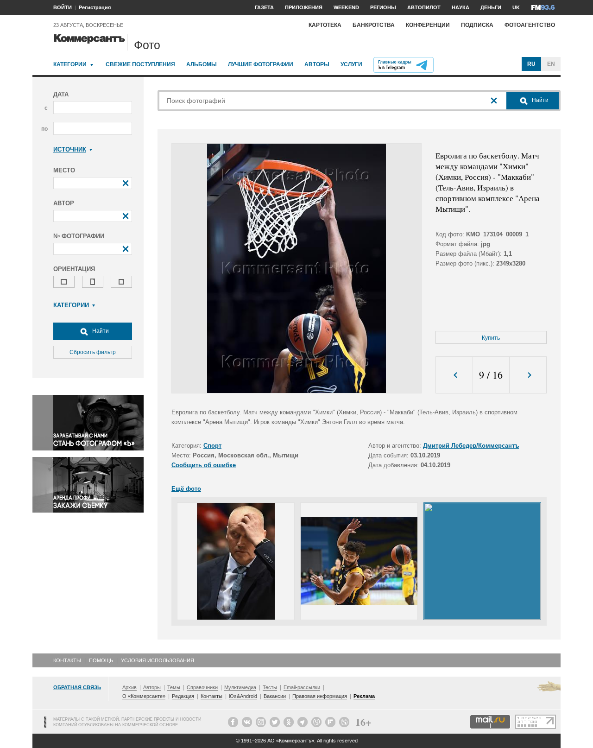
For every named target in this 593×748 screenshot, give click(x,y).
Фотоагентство (530, 25)
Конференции (428, 25)
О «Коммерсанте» (143, 696)
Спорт (212, 445)
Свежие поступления (140, 64)
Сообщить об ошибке (203, 465)
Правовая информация (319, 696)
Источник (69, 149)
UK (516, 7)
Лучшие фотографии (260, 64)
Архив (129, 687)
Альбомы (201, 64)
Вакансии (275, 696)
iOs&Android (243, 696)
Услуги (351, 64)
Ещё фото (186, 488)
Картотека (325, 25)
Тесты (270, 687)
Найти (100, 331)
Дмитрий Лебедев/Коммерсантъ (471, 445)
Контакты (67, 660)
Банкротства (374, 25)
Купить (491, 338)
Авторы (316, 64)
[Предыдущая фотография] (454, 375)
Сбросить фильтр (92, 352)
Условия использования (157, 660)
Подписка (477, 25)
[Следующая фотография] (528, 375)
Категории (70, 64)
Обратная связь (77, 687)
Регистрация (95, 7)
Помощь (101, 660)
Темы (173, 687)
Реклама (364, 696)
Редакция (183, 696)
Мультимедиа (240, 687)
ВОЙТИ (62, 7)
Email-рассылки (302, 687)
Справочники (202, 687)
